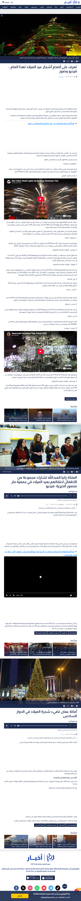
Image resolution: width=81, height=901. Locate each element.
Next (2, 447)
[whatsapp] (37, 887)
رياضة (20, 7)
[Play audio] (7, 496)
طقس (42, 7)
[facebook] (16, 887)
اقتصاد (26, 7)
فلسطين (49, 7)
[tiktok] (57, 887)
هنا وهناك (13, 7)
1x (11, 496)
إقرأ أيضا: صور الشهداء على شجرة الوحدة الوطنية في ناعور (51, 123)
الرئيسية (78, 7)
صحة (56, 7)
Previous (79, 447)
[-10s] (70, 496)
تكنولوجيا (5, 7)
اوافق (20, 896)
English (7, 2)
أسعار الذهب (69, 7)
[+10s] (74, 496)
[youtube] (43, 887)
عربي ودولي (34, 7)
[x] (23, 887)
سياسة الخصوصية (46, 897)
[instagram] (30, 887)
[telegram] (50, 887)
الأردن (61, 7)
